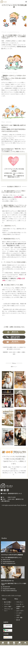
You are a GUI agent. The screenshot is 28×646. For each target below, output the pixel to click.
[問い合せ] (20, 642)
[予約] (8, 642)
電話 (14, 644)
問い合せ (20, 644)
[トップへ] (25, 642)
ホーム (2, 644)
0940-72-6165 (12, 497)
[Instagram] (2, 490)
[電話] (14, 642)
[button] (26, 1)
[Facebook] (5, 490)
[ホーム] (3, 642)
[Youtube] (8, 490)
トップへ (25, 644)
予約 (8, 644)
